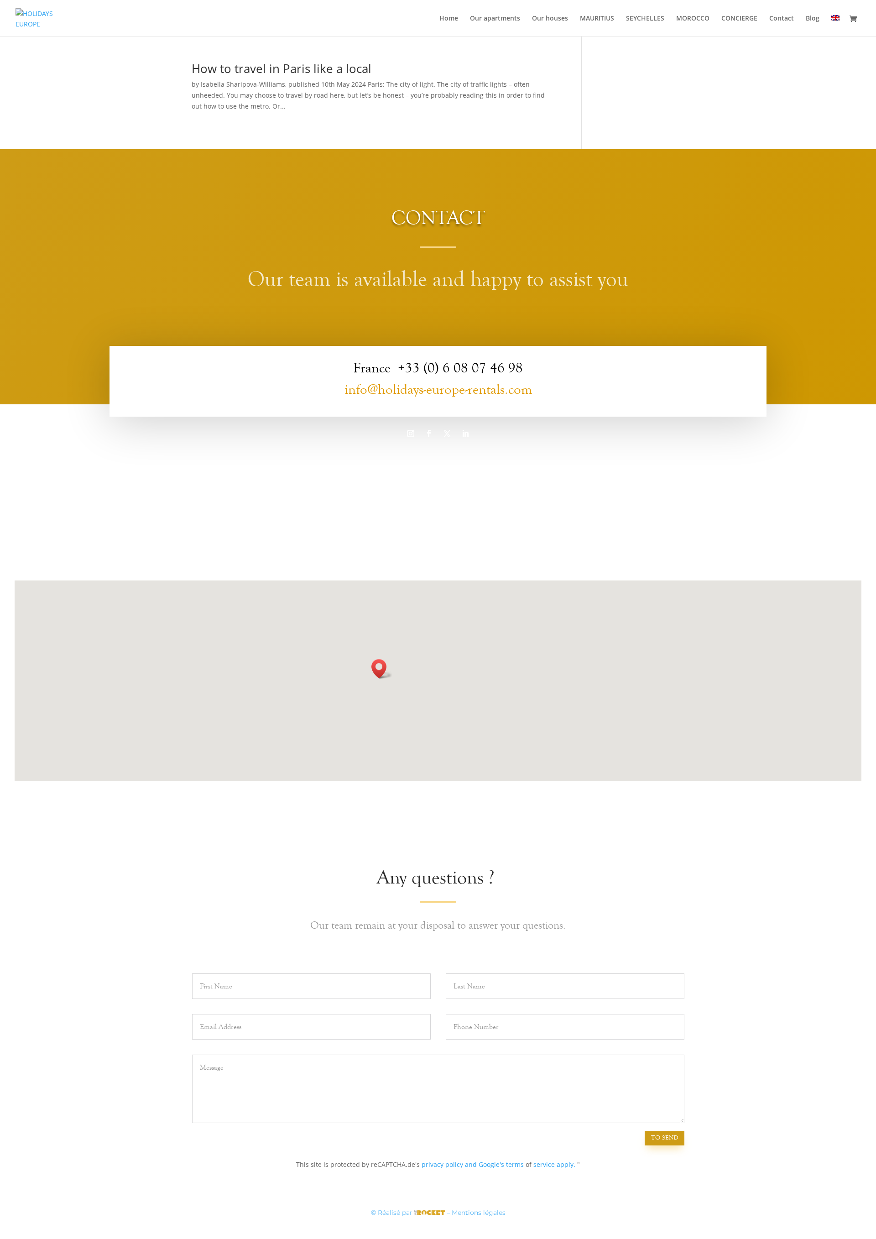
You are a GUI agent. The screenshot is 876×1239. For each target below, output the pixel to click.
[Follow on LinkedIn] (465, 433)
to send (664, 1138)
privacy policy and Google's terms (473, 1164)
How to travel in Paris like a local (281, 68)
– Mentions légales (476, 1212)
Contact (781, 18)
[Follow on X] (447, 433)
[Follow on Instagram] (410, 433)
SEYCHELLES (645, 18)
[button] (381, 669)
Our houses (550, 18)
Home (448, 18)
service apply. (554, 1164)
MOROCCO (692, 18)
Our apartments (495, 18)
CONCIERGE (739, 18)
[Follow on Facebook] (429, 433)
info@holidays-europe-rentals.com (438, 389)
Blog (812, 18)
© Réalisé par (392, 1212)
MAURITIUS (597, 18)
